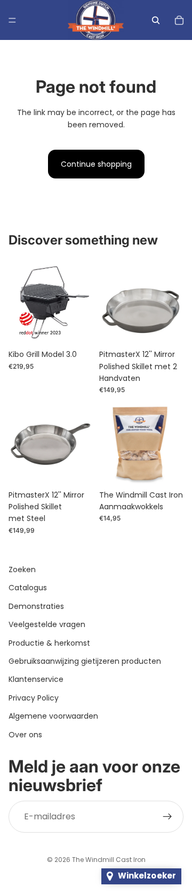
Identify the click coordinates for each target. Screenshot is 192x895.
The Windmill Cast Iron (109, 859)
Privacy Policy (34, 698)
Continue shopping (96, 164)
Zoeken (22, 569)
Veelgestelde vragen (47, 624)
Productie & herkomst (49, 642)
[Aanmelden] (167, 817)
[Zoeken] (155, 20)
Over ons (25, 734)
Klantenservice (36, 679)
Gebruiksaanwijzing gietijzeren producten (85, 661)
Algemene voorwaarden (53, 716)
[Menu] (12, 20)
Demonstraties (36, 606)
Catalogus (28, 587)
